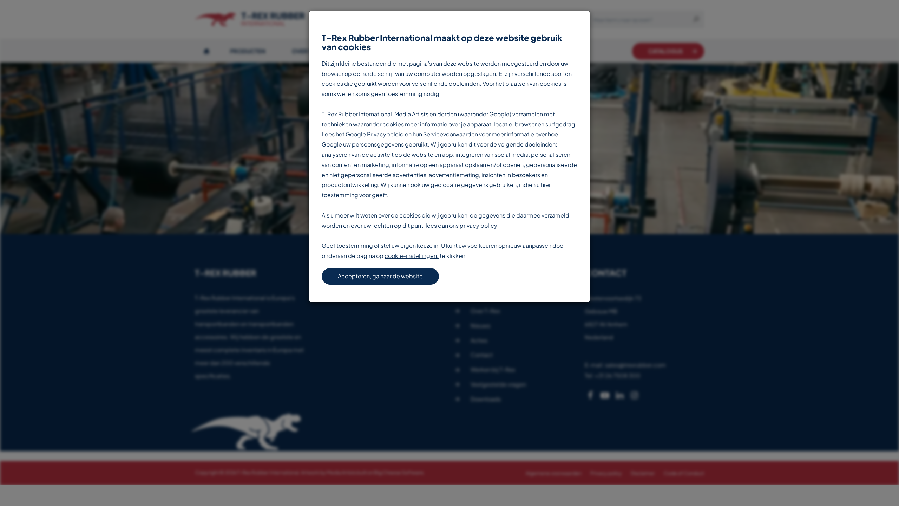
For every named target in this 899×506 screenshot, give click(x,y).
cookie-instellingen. (412, 255)
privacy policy (478, 225)
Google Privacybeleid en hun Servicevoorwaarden (412, 134)
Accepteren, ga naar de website (380, 276)
